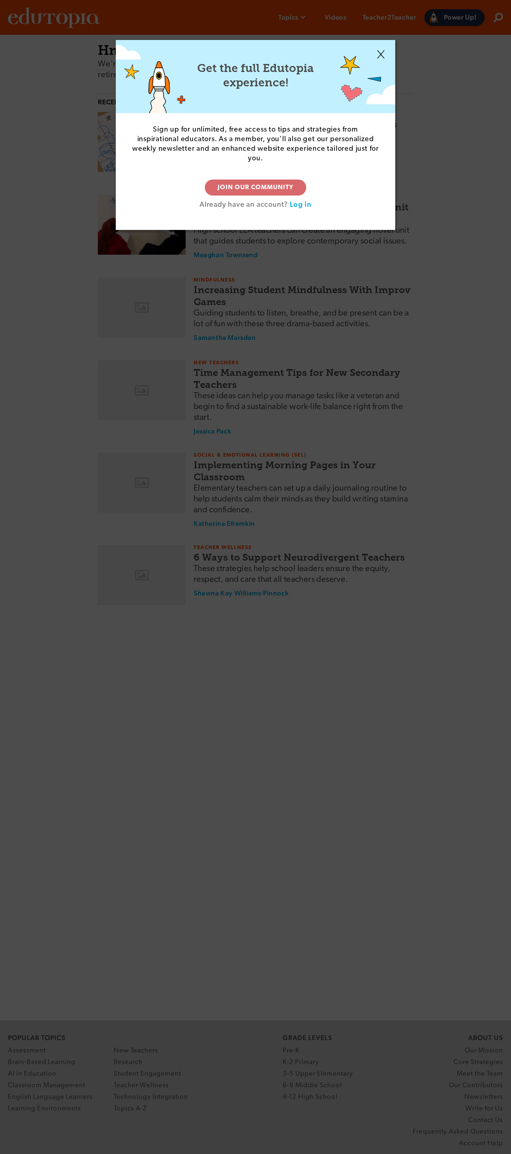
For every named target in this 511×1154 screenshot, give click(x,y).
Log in (300, 204)
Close (381, 54)
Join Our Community (255, 187)
